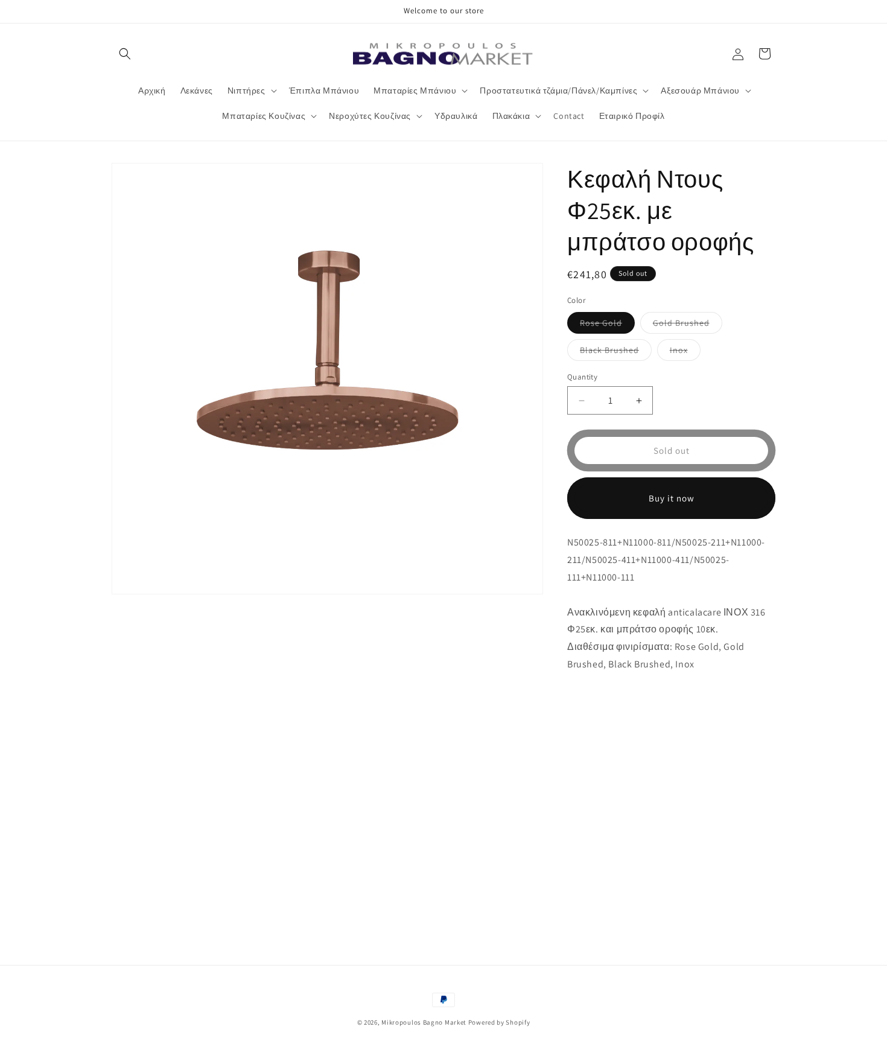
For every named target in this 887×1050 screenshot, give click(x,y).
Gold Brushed (687, 325)
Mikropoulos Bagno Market (423, 1022)
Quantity (582, 377)
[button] (125, 53)
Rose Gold (607, 325)
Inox (685, 352)
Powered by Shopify (499, 1022)
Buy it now (672, 498)
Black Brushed (616, 352)
